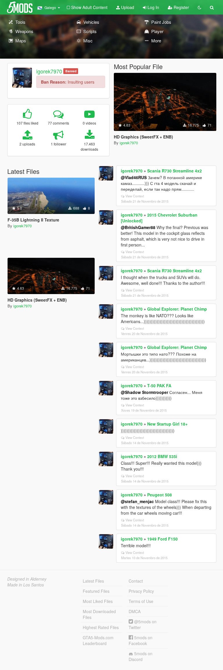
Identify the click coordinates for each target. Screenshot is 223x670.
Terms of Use (141, 601)
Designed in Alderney (26, 579)
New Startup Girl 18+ (167, 424)
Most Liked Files (98, 601)
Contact (136, 581)
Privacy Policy (141, 591)
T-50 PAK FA (159, 385)
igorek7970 (49, 71)
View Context (134, 196)
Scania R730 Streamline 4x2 (174, 171)
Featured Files (96, 591)
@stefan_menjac (137, 501)
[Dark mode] (199, 7)
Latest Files (93, 581)
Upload (127, 7)
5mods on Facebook (140, 640)
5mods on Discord (140, 656)
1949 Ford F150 (162, 539)
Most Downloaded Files (99, 614)
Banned (70, 71)
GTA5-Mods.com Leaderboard (98, 640)
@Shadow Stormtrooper (144, 392)
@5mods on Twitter (143, 624)
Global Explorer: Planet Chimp (177, 309)
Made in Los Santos (25, 585)
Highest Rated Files (101, 627)
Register (180, 7)
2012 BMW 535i (162, 456)
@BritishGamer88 (138, 227)
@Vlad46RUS (134, 177)
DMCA (135, 611)
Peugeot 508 (159, 495)
